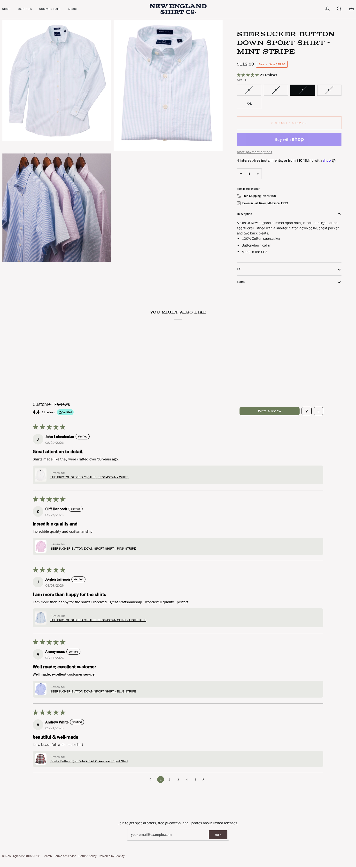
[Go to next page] (205, 779)
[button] (8, 9)
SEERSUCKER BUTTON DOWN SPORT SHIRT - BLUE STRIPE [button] (93, 691)
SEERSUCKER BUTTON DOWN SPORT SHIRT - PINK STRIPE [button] (93, 548)
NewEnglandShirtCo (18, 856)
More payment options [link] (254, 152)
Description (244, 214)
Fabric (241, 282)
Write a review (269, 411)
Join (218, 835)
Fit (238, 269)
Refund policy (87, 856)
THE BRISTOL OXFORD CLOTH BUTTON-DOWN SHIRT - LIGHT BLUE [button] (98, 620)
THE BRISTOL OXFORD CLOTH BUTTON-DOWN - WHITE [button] (89, 477)
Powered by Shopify (111, 856)
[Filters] (307, 411)
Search (47, 856)
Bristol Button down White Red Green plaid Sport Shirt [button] (89, 761)
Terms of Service (65, 856)
